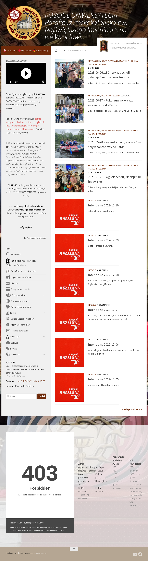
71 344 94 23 (83, 495)
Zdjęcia (102, 64)
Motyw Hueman (41, 553)
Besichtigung (42, 50)
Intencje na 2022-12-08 (103, 275)
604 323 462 (83, 498)
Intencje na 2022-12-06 (103, 344)
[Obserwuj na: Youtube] (135, 554)
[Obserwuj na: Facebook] (140, 554)
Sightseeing (26, 50)
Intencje (92, 200)
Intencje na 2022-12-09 (103, 240)
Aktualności (94, 61)
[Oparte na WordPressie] (19, 553)
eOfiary (26, 195)
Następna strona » (132, 409)
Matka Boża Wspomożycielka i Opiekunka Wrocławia (126, 45)
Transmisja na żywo (16, 60)
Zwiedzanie (12, 50)
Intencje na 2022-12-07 (103, 310)
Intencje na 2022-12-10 (103, 205)
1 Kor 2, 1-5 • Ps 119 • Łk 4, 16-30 (30, 381)
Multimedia (124, 61)
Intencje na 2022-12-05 (103, 379)
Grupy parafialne (109, 61)
